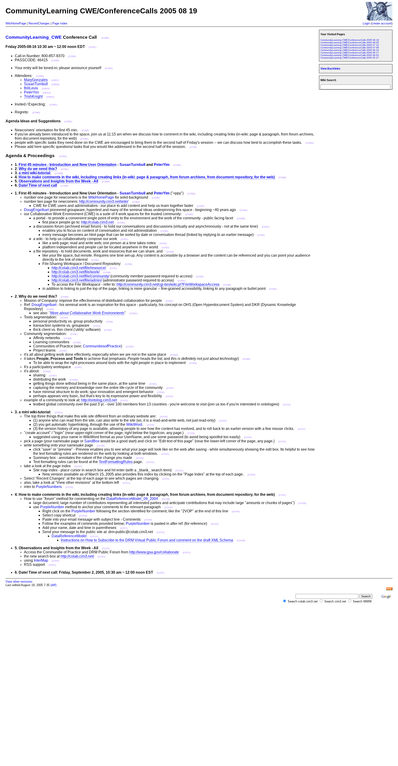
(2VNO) (130, 346)
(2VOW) (241, 540)
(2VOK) (69, 487)
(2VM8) (72, 56)
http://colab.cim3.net (97, 222)
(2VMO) (106, 181)
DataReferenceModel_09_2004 (132, 499)
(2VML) (64, 169)
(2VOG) (179, 470)
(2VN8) (107, 272)
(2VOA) (282, 441)
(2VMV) (189, 214)
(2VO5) (223, 421)
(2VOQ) (83, 515)
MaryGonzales (36, 80)
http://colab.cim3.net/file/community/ (80, 276)
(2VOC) (165, 454)
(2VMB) (40, 76)
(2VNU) (47, 371)
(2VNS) (193, 363)
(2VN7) (113, 268)
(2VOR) (148, 520)
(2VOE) (150, 462)
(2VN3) (165, 247)
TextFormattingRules (116, 462)
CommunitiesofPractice (102, 346)
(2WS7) (55, 80)
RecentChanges (39, 23)
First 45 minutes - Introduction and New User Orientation (68, 165)
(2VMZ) (164, 231)
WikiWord (134, 424)
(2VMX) (121, 222)
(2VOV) (94, 536)
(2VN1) (124, 239)
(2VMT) (201, 206)
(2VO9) (248, 437)
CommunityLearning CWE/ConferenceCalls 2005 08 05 (349, 42)
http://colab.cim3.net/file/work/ (76, 272)
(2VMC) (53, 104)
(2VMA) (109, 68)
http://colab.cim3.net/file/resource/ (79, 268)
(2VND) (64, 297)
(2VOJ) (126, 483)
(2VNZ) (160, 392)
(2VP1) (52, 565)
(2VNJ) (96, 326)
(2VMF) (85, 130)
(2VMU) (243, 210)
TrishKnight (33, 96)
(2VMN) (282, 177)
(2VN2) (163, 243)
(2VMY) (265, 227)
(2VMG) (84, 139)
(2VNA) (181, 280)
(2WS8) (55, 84)
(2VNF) (50, 309)
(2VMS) (136, 202)
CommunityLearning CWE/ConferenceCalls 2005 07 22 (349, 45)
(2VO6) (150, 425)
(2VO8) (191, 433)
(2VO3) (58, 412)
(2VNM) (67, 338)
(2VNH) (64, 317)
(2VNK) (108, 330)
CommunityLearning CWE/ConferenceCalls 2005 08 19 (349, 40)
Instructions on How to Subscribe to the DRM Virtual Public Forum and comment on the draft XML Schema (147, 540)
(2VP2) (160, 573)
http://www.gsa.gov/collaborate (154, 552)
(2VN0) (261, 235)
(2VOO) (168, 507)
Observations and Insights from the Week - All (58, 181)
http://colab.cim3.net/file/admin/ (77, 280)
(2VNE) (169, 301)
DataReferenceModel (69, 536)
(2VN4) (170, 251)
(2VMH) (309, 143)
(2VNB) (227, 285)
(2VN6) (128, 264)
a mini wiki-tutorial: (35, 173)
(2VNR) (246, 359)
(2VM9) (55, 60)
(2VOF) (78, 466)
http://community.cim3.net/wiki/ (103, 201)
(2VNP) (63, 350)
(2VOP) (236, 511)
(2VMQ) (191, 193)
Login (366, 23)
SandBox (92, 441)
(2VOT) (124, 528)
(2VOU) (160, 532)
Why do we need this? (38, 169)
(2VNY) (170, 388)
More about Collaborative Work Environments (87, 313)
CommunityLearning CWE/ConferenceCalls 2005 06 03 (349, 55)
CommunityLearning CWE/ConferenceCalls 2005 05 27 (349, 57)
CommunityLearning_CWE (34, 37)
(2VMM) (59, 173)
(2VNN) (77, 342)
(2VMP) (64, 186)
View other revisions (19, 581)
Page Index (59, 23)
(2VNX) (153, 384)
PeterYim (31, 92)
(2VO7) (301, 429)
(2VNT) (78, 367)
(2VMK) (177, 165)
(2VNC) (273, 289)
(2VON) (302, 503)
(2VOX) (106, 548)
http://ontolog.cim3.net (99, 400)
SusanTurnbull (36, 84)
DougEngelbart (36, 210)
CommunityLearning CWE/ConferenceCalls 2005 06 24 (349, 50)
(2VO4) (163, 416)
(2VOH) (251, 474)
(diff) (53, 585)
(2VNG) (133, 313)
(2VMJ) (63, 156)
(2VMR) (156, 198)
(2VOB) (101, 445)
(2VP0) (55, 561)
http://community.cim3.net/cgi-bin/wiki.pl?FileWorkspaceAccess (168, 284)
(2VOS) (215, 524)
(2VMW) (241, 218)
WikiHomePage (16, 23)
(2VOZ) (101, 556)
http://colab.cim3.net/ (77, 556)
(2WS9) (46, 88)
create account (382, 23)
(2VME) (68, 121)
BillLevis (31, 88)
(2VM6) (105, 38)
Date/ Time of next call (38, 185)
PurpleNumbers (49, 487)
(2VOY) (186, 552)
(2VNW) (74, 380)
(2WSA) (47, 92)
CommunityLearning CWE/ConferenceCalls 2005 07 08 (349, 47)
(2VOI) (165, 479)
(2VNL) (74, 334)
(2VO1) (124, 400)
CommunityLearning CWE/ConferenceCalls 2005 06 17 (349, 52)
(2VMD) (36, 112)
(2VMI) (193, 147)
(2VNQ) (174, 355)
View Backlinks (330, 68)
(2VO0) (169, 396)
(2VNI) (109, 321)
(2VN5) (95, 260)
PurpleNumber (52, 507)
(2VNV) (53, 375)
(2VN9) (199, 276)
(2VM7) (92, 47)
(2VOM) (166, 499)
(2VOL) (282, 495)
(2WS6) (50, 97)
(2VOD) (140, 458)
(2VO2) (286, 404)
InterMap (41, 560)
